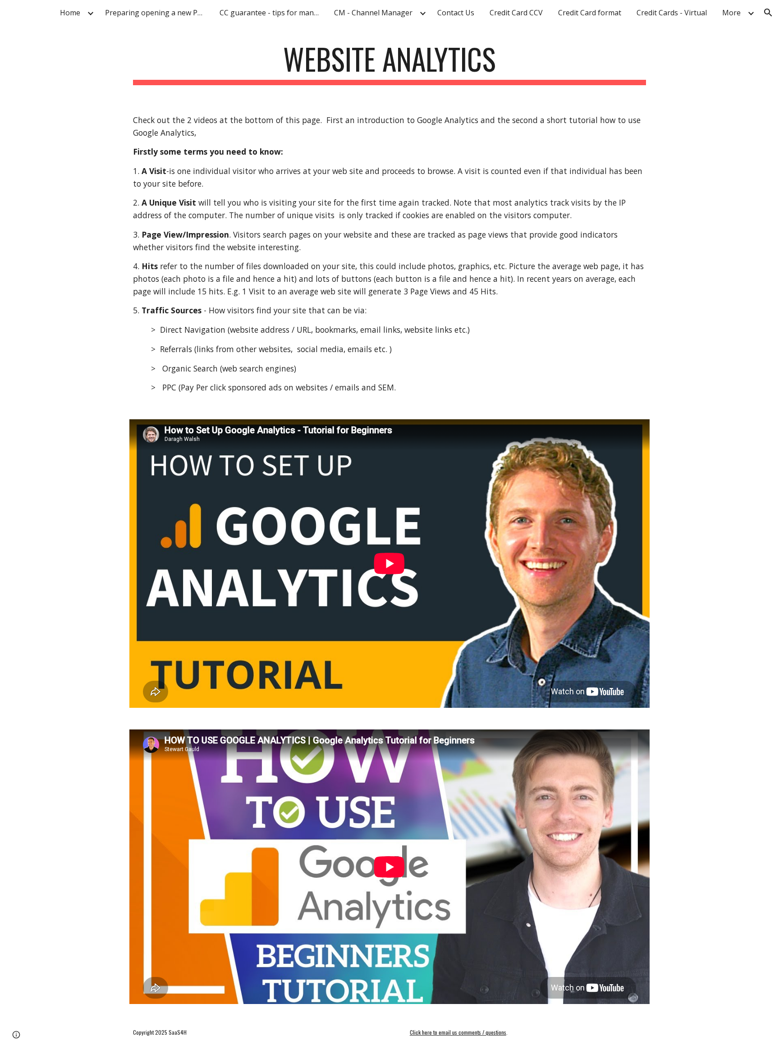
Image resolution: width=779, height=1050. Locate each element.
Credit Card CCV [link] (516, 13)
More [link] (731, 13)
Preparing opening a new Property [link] (157, 13)
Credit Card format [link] (589, 13)
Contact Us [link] (455, 13)
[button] (768, 12)
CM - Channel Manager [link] (373, 13)
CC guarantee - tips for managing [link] (271, 13)
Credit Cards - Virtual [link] (672, 13)
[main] (389, 63)
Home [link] (70, 13)
